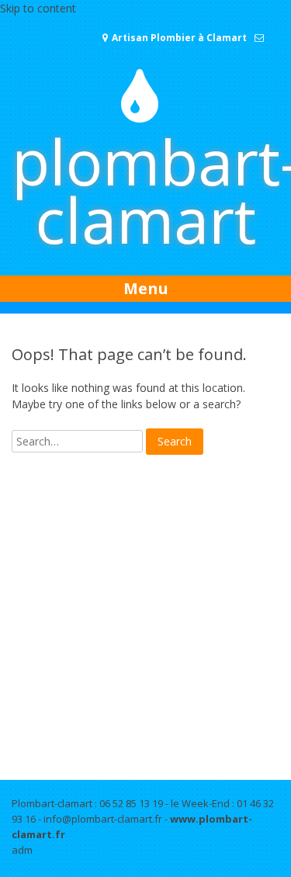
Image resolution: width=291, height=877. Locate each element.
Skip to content (38, 8)
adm (22, 850)
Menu (145, 288)
